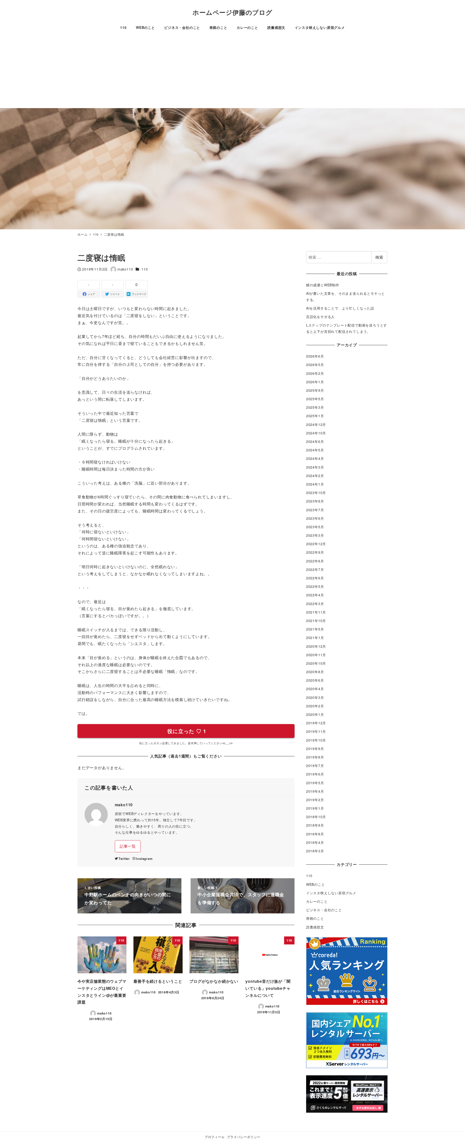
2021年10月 (316, 620)
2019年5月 (315, 782)
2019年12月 (316, 722)
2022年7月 (315, 569)
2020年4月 (315, 688)
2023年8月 (315, 501)
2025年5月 (315, 398)
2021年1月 (315, 637)
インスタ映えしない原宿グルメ (331, 892)
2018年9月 (315, 825)
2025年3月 (315, 407)
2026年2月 (315, 373)
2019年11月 (316, 731)
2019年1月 (315, 808)
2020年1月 (315, 714)
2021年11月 (316, 612)
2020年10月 (316, 663)
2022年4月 (315, 594)
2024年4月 (315, 458)
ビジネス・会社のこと (324, 909)
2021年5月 (315, 629)
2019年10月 (316, 740)
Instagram (144, 858)
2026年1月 (315, 381)
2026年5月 (315, 364)
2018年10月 (316, 816)
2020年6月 (315, 680)
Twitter (124, 858)
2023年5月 (315, 526)
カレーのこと (317, 901)
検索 (379, 257)
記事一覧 (128, 846)
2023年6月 (315, 518)
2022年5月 (315, 586)
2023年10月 (316, 492)
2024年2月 (315, 475)
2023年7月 (315, 509)
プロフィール (215, 1136)
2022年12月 (316, 543)
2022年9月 (315, 552)
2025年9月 (315, 390)
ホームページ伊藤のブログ (232, 12)
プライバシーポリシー (243, 1136)
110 (144, 269)
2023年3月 (315, 535)
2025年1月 (315, 415)
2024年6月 (315, 441)
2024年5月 (315, 449)
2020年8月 (315, 671)
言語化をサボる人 (320, 316)
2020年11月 (316, 654)
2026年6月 (315, 356)
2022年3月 (315, 603)
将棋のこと (315, 918)
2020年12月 (316, 646)
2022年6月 (315, 577)
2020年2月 (315, 705)
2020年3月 (315, 697)
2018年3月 (315, 850)
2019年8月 (315, 757)
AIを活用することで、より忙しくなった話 (340, 308)
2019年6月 (315, 774)
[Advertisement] (232, 72)
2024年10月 (316, 433)
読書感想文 (315, 927)
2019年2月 (315, 799)
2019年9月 (315, 748)
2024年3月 (315, 467)
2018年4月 (315, 842)
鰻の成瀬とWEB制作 (322, 284)
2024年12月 (316, 424)
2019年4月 (315, 791)
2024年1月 (315, 484)
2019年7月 (315, 765)
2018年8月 (315, 833)
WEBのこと (315, 884)
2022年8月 (315, 561)
